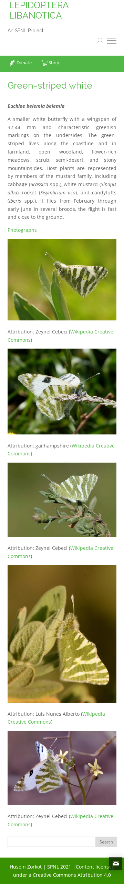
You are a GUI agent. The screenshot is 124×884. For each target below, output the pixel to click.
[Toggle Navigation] (111, 42)
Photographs (22, 230)
